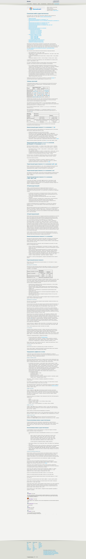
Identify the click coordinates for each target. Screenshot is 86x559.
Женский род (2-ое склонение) (36, 32)
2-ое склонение (29, 327)
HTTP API (28, 549)
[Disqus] (43, 503)
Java (28, 546)
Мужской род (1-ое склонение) (36, 30)
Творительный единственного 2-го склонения (39, 164)
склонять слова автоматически (45, 16)
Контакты (40, 545)
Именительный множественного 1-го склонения (39, 236)
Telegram (40, 546)
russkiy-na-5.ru (55, 10)
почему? (52, 77)
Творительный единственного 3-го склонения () (38, 23)
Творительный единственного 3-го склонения (40, 170)
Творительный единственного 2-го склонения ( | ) (39, 22)
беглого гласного (55, 385)
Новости (40, 543)
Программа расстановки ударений (49, 551)
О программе (29, 3)
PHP (27, 545)
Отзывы (40, 544)
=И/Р (35, 94)
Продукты (35, 3)
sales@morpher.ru (56, 1)
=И (42, 94)
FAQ (39, 547)
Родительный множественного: (34, 29)
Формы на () (35, 35)
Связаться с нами (50, 3)
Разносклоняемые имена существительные (36, 39)
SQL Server (35, 548)
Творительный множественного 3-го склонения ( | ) (40, 24)
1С (33, 544)
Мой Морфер (56, 3)
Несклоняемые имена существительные (36, 40)
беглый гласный (44, 337)
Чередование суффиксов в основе (35, 34)
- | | (46, 91)
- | (35, 90)
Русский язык (43, 3)
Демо (39, 3)
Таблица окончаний (32, 18)
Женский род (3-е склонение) (35, 33)
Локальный (29, 548)
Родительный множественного (35, 260)
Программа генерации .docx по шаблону (50, 552)
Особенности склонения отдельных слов (36, 41)
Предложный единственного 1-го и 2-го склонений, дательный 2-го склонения (40, 143)
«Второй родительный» (33, 25)
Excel (34, 549)
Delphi (34, 547)
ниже (49, 161)
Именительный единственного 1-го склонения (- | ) (38, 19)
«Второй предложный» (33, 214)
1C (27, 544)
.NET (28, 543)
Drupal (28, 547)
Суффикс (34, 36)
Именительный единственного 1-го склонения (40, 127)
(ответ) (57, 138)
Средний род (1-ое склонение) (36, 31)
